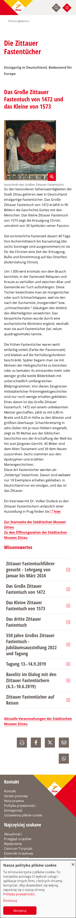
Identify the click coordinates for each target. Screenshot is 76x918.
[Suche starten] (56, 7)
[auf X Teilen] (50, 743)
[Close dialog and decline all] (73, 862)
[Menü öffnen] (67, 7)
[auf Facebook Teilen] (36, 743)
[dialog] (38, 889)
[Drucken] (22, 743)
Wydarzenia (13, 844)
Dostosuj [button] (10, 900)
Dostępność (13, 810)
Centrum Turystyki (18, 848)
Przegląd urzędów (17, 839)
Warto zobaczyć (16, 858)
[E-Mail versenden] (64, 743)
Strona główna (17, 21)
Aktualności (13, 834)
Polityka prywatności (19, 805)
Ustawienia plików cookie (23, 815)
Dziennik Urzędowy (18, 853)
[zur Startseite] (18, 7)
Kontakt (10, 791)
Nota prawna (14, 801)
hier (57, 511)
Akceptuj (19, 910)
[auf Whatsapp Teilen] (64, 759)
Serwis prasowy (16, 796)
